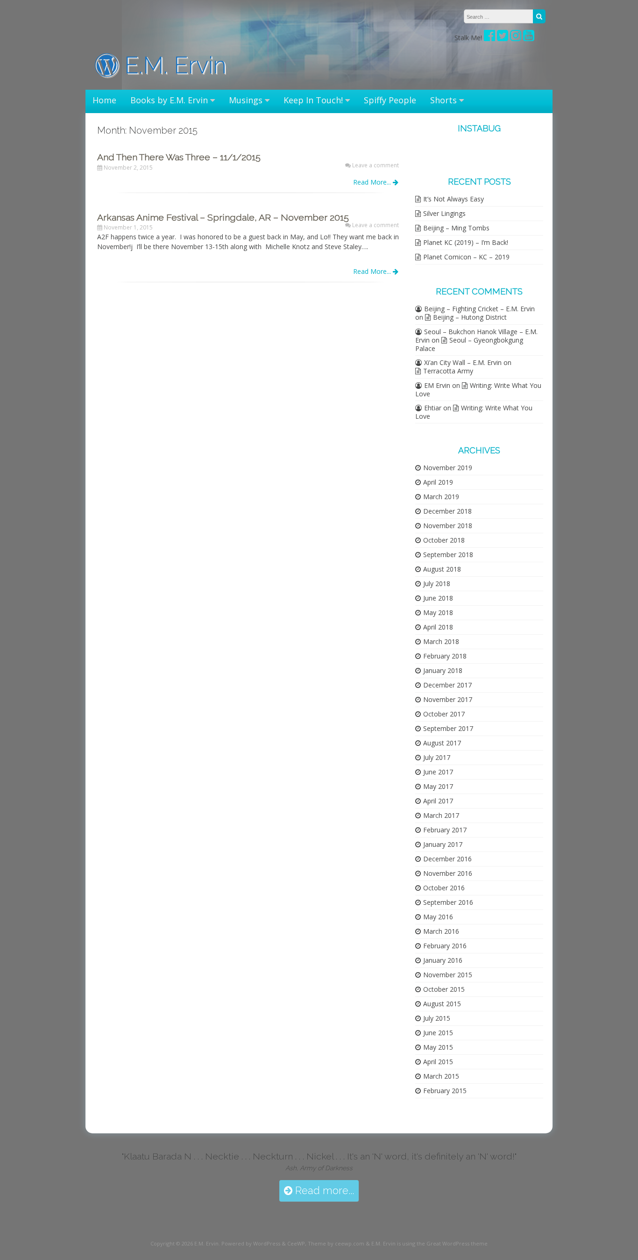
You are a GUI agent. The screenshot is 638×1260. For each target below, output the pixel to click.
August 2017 (442, 742)
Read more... (323, 1190)
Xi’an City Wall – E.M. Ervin (463, 362)
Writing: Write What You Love (478, 389)
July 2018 (436, 583)
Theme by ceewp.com (336, 1243)
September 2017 (448, 728)
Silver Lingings (444, 213)
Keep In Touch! (313, 100)
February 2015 (445, 1090)
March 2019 (441, 496)
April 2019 (438, 482)
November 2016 (447, 873)
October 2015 (444, 989)
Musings (245, 100)
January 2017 (442, 844)
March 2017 (441, 815)
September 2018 (448, 554)
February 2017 (445, 829)
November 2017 (447, 699)
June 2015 (438, 1032)
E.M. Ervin (172, 65)
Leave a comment (375, 165)
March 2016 (441, 931)
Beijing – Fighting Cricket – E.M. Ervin (479, 308)
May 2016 (438, 916)
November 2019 (447, 467)
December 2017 (447, 684)
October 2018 (444, 540)
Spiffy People (390, 100)
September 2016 (448, 902)
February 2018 (445, 655)
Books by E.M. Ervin (169, 100)
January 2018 (442, 670)
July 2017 (436, 757)
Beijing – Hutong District (470, 317)
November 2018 (447, 525)
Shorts (443, 100)
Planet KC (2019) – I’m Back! (465, 242)
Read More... (373, 182)
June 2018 (438, 598)
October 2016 (444, 887)
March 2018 (441, 641)
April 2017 (438, 800)
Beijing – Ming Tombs (456, 227)
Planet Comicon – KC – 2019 (466, 256)
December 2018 (447, 511)
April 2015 (438, 1061)
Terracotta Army (448, 370)
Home (104, 100)
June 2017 (438, 771)
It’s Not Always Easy (453, 198)
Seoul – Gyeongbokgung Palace (469, 344)
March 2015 (441, 1076)
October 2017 (444, 713)
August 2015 (442, 1003)
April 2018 (438, 627)
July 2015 (436, 1018)
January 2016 (442, 960)
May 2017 (438, 786)
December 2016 (447, 858)
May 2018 (438, 612)
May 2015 (438, 1047)
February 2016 (445, 945)
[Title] (502, 37)
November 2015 (447, 974)
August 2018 (442, 569)
